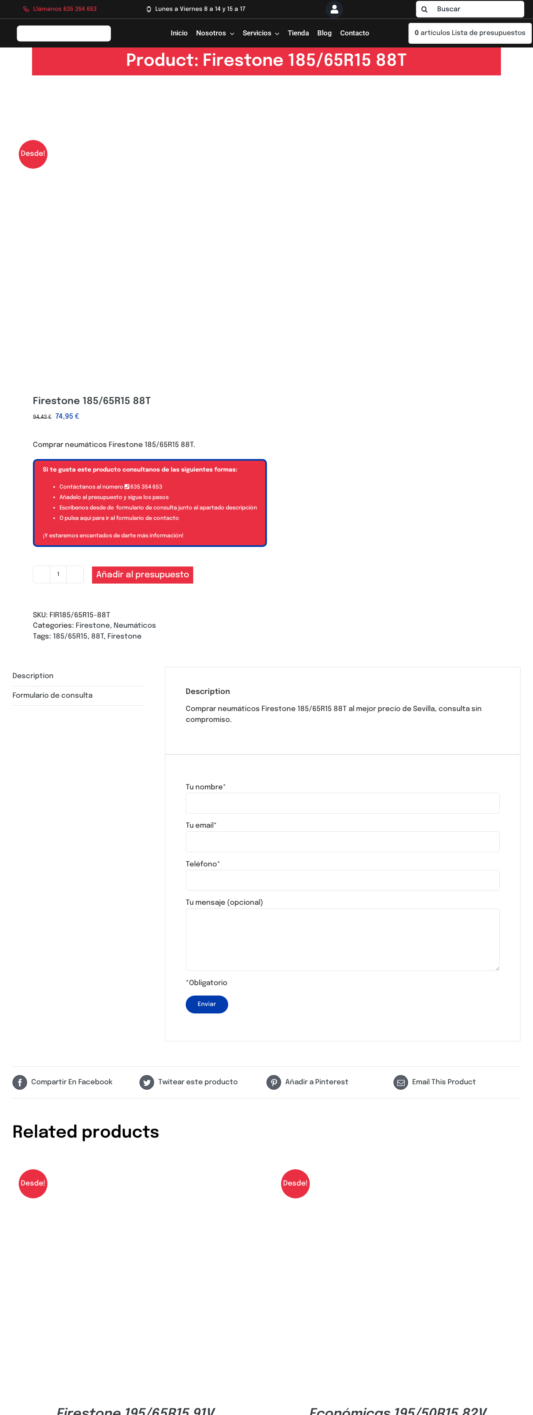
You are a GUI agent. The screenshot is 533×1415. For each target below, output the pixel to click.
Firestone (93, 625)
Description (33, 676)
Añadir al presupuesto (142, 575)
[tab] (78, 676)
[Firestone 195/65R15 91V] (135, 1166)
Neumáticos (135, 625)
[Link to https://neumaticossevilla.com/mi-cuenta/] (334, 9)
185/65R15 (70, 636)
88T (97, 636)
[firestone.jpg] (134, 254)
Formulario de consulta (52, 695)
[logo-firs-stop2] (63, 28)
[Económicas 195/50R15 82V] (398, 1166)
